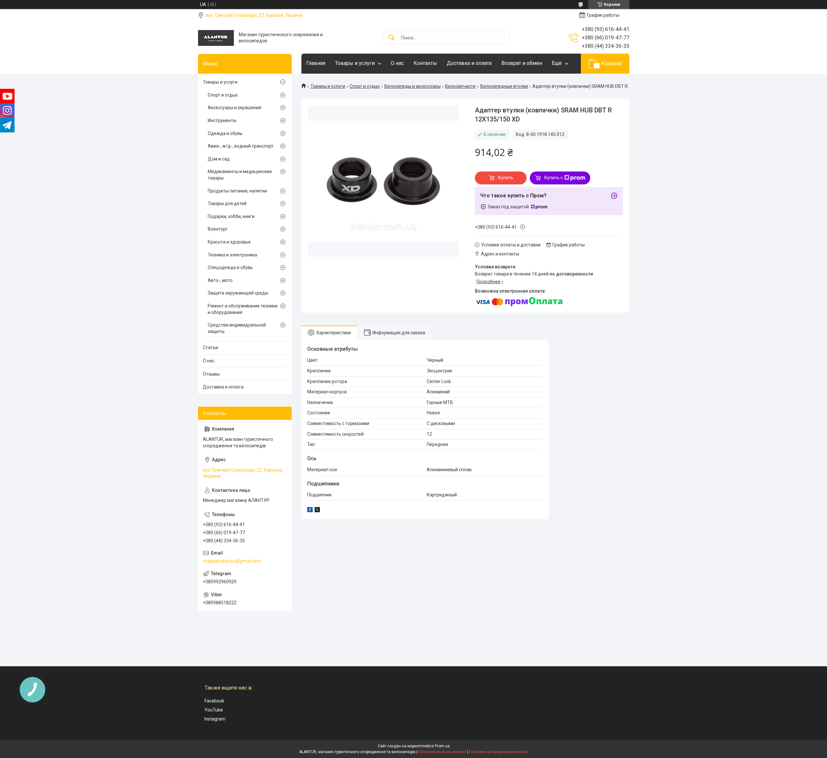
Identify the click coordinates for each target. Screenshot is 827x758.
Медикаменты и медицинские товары (240, 175)
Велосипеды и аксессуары (412, 86)
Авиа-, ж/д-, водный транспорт (241, 146)
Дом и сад (219, 158)
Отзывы (211, 374)
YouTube (213, 709)
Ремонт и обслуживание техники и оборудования (242, 309)
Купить (505, 177)
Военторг (218, 229)
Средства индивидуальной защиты (237, 328)
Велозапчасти (460, 86)
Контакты (425, 63)
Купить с (553, 177)
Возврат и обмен (521, 63)
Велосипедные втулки (504, 86)
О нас (397, 63)
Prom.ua (442, 746)
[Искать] (391, 38)
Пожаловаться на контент (442, 752)
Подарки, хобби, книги (231, 216)
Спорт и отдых (365, 86)
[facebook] (310, 510)
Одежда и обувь (225, 133)
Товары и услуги (355, 63)
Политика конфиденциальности (498, 752)
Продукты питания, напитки (237, 190)
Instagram (214, 719)
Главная (315, 63)
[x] (317, 510)
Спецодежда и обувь (230, 267)
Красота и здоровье (229, 241)
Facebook (214, 700)
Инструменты (222, 120)
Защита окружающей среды (238, 293)
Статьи (210, 347)
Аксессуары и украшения (234, 107)
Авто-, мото (220, 280)
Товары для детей (227, 203)
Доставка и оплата (469, 63)
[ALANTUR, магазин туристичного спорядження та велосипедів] (216, 38)
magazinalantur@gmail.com (232, 561)
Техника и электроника (232, 254)
